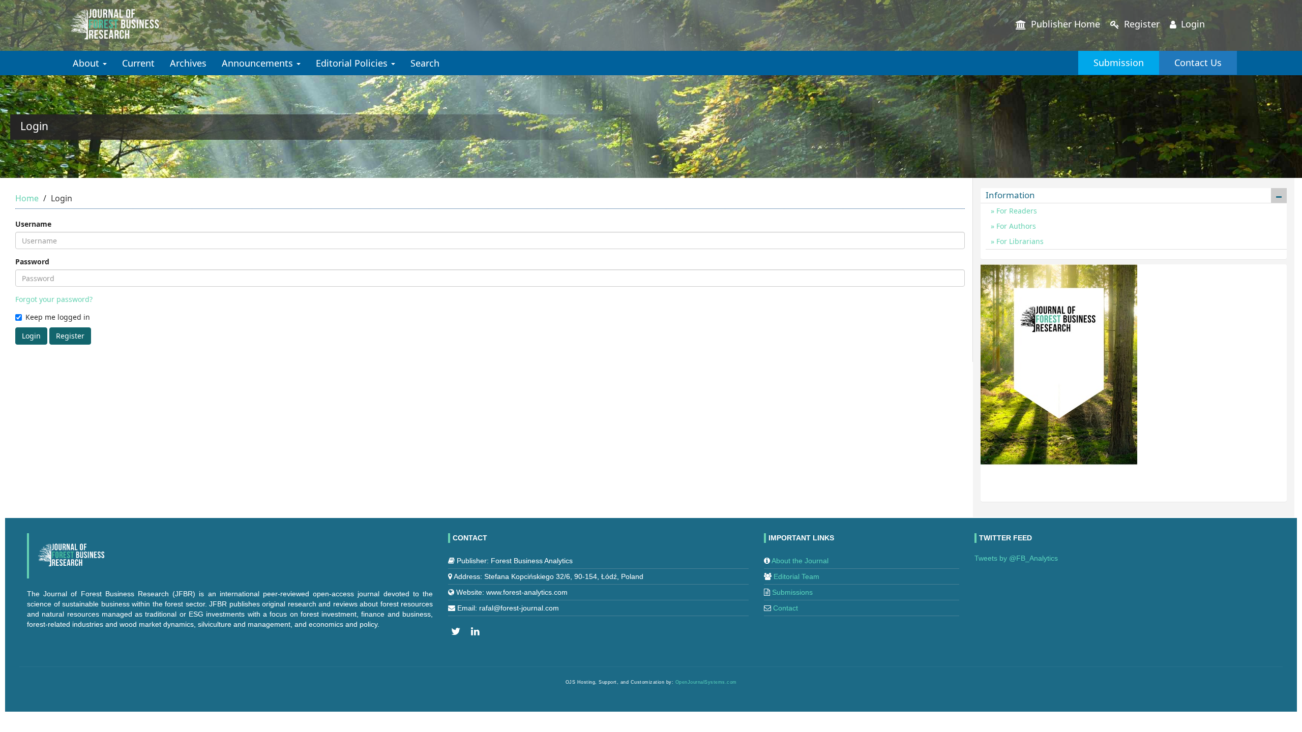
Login (1191, 24)
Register (1140, 24)
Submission (1118, 62)
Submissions (792, 592)
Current (138, 63)
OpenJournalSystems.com (706, 682)
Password (32, 261)
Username (33, 224)
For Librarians (1019, 241)
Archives (188, 63)
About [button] (87, 63)
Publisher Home (1064, 24)
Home (27, 198)
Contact (785, 608)
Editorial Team (796, 576)
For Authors (1015, 226)
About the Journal (800, 561)
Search (424, 63)
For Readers (1015, 211)
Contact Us (1198, 62)
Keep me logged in (57, 317)
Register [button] (70, 336)
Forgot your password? (54, 299)
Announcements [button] (258, 63)
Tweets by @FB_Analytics (1016, 558)
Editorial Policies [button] (353, 63)
